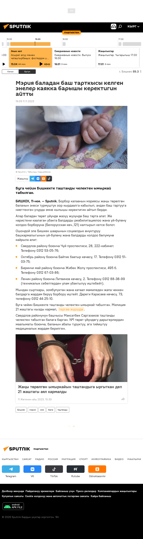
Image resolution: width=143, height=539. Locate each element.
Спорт (83, 459)
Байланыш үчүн (65, 491)
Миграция (69, 459)
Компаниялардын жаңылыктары (117, 491)
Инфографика (101, 459)
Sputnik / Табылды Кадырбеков (34, 171)
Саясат (26, 459)
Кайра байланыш (101, 496)
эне (42, 409)
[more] (123, 399)
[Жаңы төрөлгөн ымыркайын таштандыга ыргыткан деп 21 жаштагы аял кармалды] (71, 358)
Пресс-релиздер (86, 491)
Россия (53, 459)
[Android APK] (13, 506)
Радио (39, 459)
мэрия (32, 409)
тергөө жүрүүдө (71, 309)
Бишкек (21, 409)
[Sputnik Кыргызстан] (18, 29)
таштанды (63, 409)
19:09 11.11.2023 (25, 101)
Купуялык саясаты (13, 496)
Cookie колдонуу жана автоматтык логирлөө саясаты (57, 496)
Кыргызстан (10, 459)
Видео (119, 459)
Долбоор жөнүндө (13, 491)
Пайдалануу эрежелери (40, 491)
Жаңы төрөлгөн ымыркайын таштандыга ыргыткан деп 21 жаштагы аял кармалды (70, 389)
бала (50, 409)
